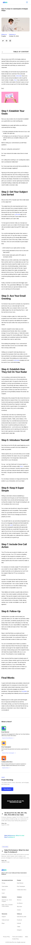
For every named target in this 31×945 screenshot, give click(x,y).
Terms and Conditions (17, 936)
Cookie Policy (15, 938)
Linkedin (19, 923)
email (11, 525)
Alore (15, 80)
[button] (26, 2)
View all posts (7, 789)
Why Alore (19, 906)
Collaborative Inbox (21, 889)
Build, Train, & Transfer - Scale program (7, 905)
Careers (19, 909)
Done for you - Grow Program (7, 900)
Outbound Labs (5, 920)
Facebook (19, 920)
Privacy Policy (6, 936)
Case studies (5, 886)
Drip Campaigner (21, 886)
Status (26, 936)
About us (19, 899)
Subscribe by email (21, 916)
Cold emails (18, 76)
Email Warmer (20, 883)
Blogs (3, 923)
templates (24, 691)
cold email (17, 214)
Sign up (3, 889)
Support (4, 916)
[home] (5, 2)
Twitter (18, 926)
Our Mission (20, 903)
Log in (3, 893)
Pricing (3, 883)
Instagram (19, 930)
